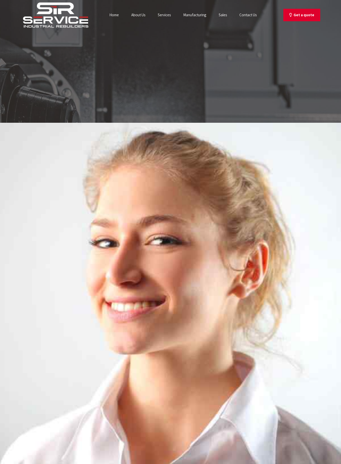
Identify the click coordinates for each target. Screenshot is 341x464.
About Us (138, 14)
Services (164, 14)
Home (114, 14)
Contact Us (248, 14)
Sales (223, 14)
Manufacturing (194, 14)
